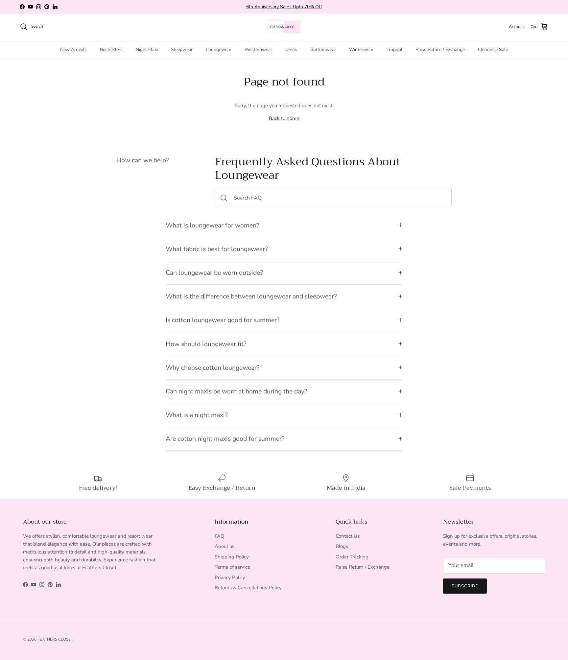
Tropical (394, 49)
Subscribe (465, 586)
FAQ (220, 536)
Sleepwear (182, 49)
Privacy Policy (230, 577)
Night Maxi (147, 49)
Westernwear (258, 49)
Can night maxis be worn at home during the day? (236, 391)
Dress (291, 49)
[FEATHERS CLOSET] (284, 26)
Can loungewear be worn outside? (214, 272)
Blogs (342, 546)
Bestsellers (111, 49)
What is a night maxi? (197, 415)
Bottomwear (323, 49)
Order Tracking (352, 557)
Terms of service (232, 567)
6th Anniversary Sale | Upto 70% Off (284, 7)
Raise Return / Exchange (440, 49)
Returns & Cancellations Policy (248, 587)
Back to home (284, 118)
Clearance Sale (493, 49)
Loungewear (218, 49)
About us (224, 546)
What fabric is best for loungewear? (217, 249)
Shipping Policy (232, 557)
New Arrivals (73, 49)
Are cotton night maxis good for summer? (225, 438)
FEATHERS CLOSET (55, 639)
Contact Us (348, 536)
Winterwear (361, 49)
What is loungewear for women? (212, 225)
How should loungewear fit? (206, 344)
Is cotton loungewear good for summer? (223, 320)
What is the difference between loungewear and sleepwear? (251, 296)
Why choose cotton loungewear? (213, 367)
